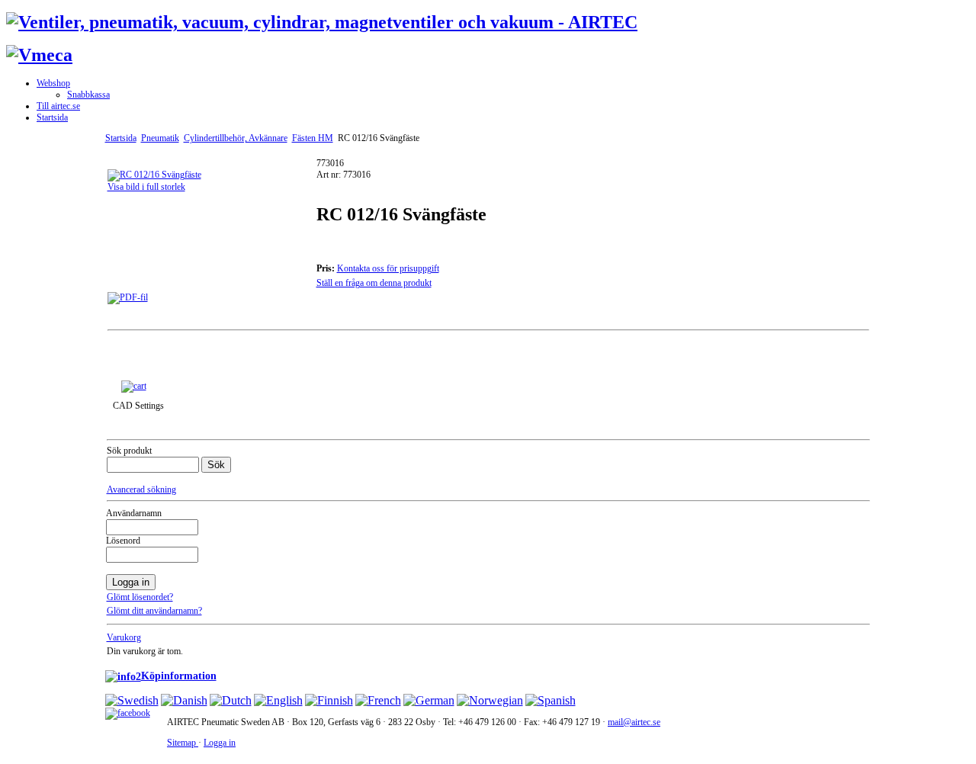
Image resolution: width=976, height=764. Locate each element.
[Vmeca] (39, 55)
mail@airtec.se (634, 722)
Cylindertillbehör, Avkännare (235, 138)
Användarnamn (134, 513)
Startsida (120, 138)
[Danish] (184, 700)
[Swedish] (132, 700)
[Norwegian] (490, 700)
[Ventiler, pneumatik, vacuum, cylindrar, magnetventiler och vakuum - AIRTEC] (321, 22)
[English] (278, 700)
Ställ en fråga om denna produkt (374, 283)
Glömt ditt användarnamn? (154, 610)
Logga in (220, 742)
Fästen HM (312, 138)
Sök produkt (129, 450)
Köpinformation (179, 675)
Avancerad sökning (141, 489)
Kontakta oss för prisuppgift (388, 268)
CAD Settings (138, 405)
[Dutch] (231, 700)
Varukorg (124, 637)
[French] (378, 700)
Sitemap (182, 742)
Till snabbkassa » (184, 385)
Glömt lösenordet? (140, 597)
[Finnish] (329, 700)
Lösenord (123, 540)
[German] (428, 700)
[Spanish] (550, 700)
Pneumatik (160, 138)
